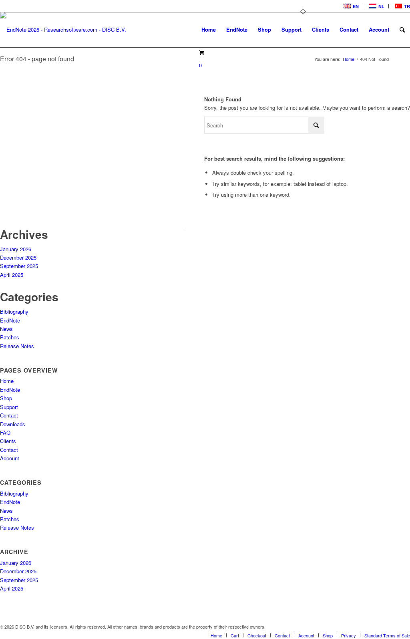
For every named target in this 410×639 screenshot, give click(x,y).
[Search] (402, 29)
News (6, 329)
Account (9, 458)
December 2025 (18, 257)
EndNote (10, 320)
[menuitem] (350, 6)
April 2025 (11, 274)
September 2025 (19, 266)
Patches (9, 337)
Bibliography (14, 311)
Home (7, 381)
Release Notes (17, 346)
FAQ (5, 432)
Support (9, 407)
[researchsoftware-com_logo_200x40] (63, 36)
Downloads (12, 424)
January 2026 (15, 249)
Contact (9, 415)
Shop (6, 398)
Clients (8, 441)
